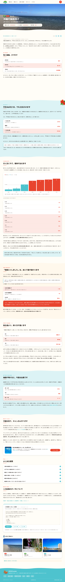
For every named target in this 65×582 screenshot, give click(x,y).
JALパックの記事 (21, 429)
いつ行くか (33, 1)
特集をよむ (10, 1)
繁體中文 (28, 576)
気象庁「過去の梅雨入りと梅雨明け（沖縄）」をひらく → (16, 500)
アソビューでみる (55, 450)
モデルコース (28, 1)
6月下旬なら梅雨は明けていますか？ (12, 469)
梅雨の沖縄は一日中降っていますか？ (12, 475)
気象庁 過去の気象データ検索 (58, 579)
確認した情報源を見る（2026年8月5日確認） (11, 560)
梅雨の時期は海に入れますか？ (11, 478)
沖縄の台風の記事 (53, 405)
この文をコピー (8, 526)
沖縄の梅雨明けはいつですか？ (11, 466)
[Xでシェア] (56, 36)
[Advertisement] (32, 87)
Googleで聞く (23, 526)
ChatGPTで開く (16, 526)
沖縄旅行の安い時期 (18, 576)
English (24, 576)
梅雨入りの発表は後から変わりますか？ (13, 472)
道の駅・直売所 (22, 1)
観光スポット (16, 1)
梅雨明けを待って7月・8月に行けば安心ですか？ (15, 481)
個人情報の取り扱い (33, 579)
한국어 (32, 576)
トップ (5, 576)
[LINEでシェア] (58, 36)
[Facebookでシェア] (61, 36)
